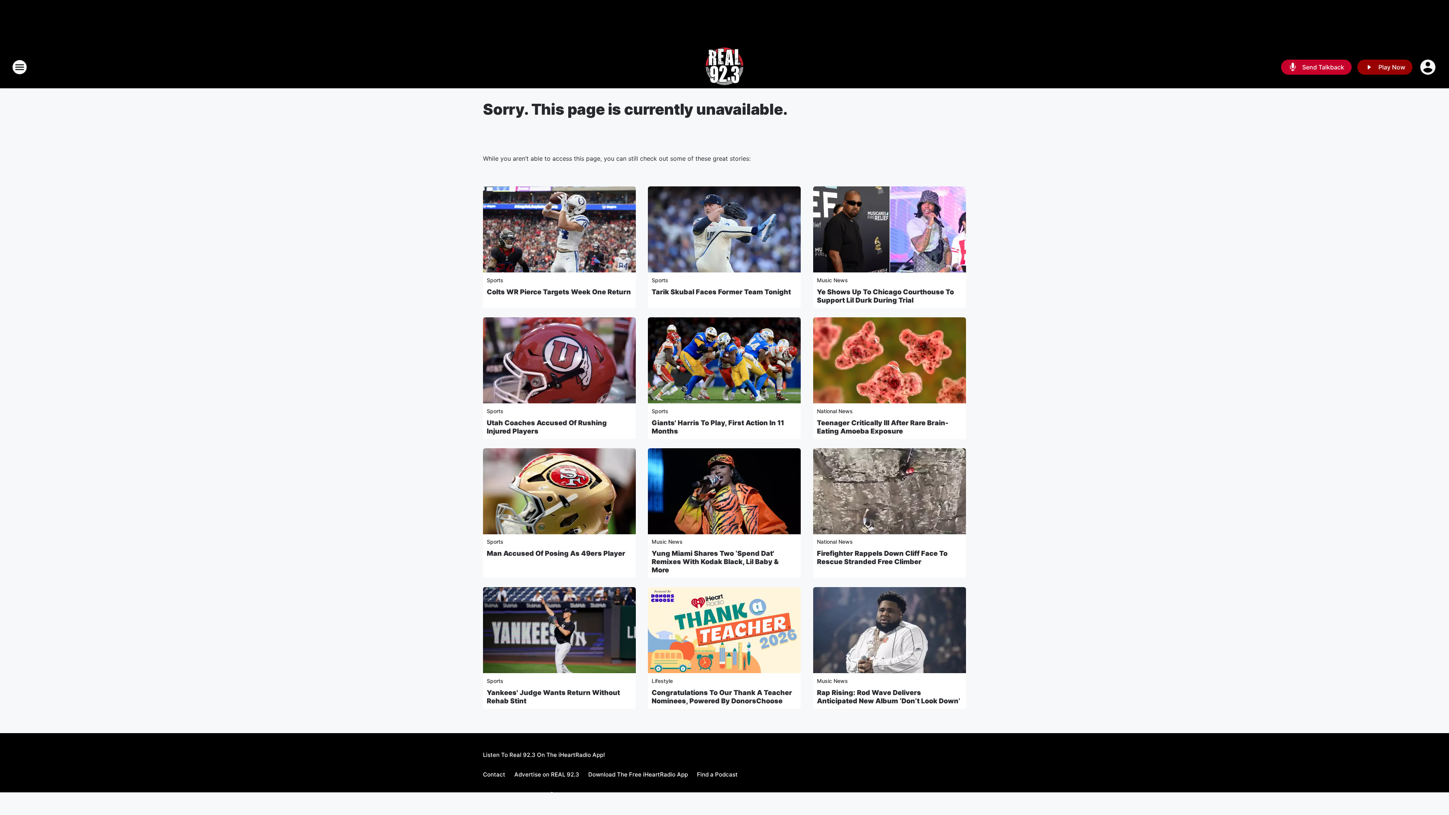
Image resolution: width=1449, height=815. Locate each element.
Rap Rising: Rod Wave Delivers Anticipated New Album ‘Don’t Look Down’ (888, 697)
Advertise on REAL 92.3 (546, 774)
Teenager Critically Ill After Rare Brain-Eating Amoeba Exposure (883, 427)
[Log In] (1428, 67)
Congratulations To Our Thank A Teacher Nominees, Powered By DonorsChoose (722, 697)
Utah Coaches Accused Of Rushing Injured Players (547, 427)
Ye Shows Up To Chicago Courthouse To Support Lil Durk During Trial (885, 296)
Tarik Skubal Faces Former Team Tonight (721, 292)
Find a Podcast (717, 774)
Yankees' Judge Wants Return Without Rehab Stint (553, 697)
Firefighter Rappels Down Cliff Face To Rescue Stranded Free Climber (882, 557)
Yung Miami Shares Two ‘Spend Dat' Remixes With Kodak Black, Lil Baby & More (715, 561)
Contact (494, 774)
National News (835, 411)
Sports (495, 280)
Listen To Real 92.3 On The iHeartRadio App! (544, 754)
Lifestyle (662, 681)
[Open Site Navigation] (19, 67)
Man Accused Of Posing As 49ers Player (556, 553)
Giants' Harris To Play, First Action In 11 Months (718, 427)
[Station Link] (724, 67)
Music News (832, 280)
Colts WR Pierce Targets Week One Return (559, 292)
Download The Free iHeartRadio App (638, 774)
